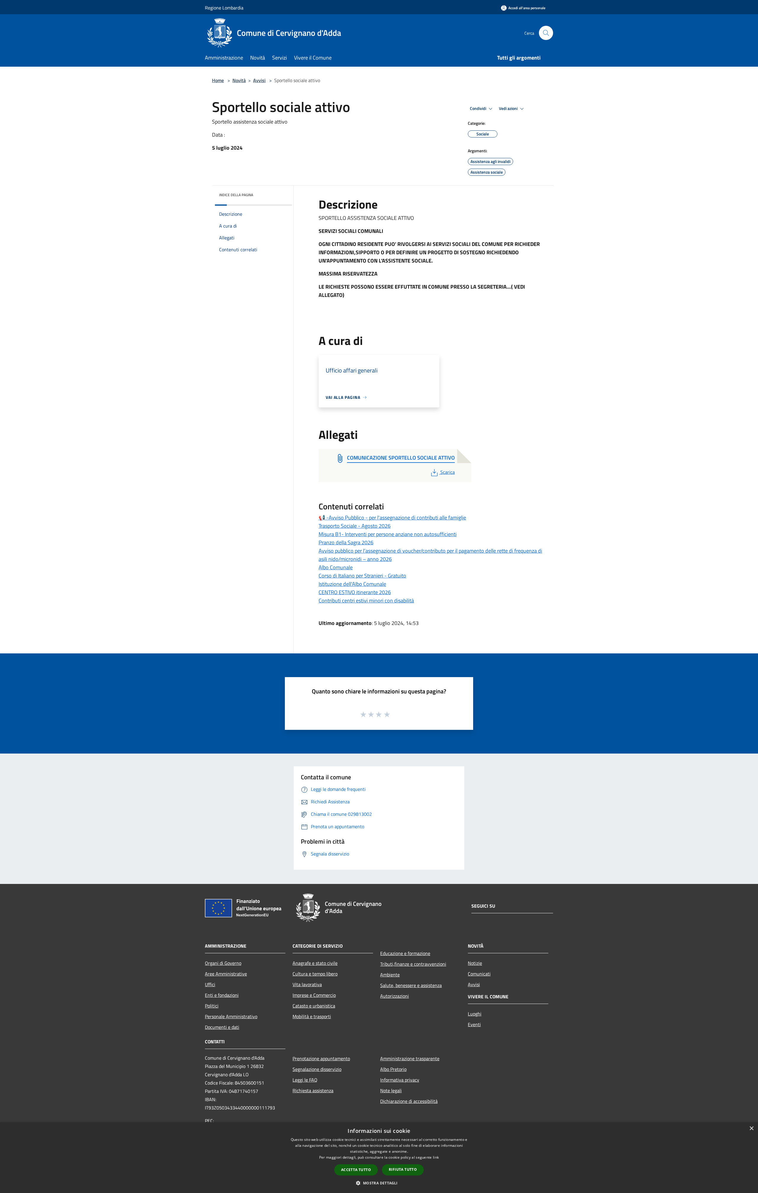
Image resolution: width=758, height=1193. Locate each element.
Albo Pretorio (393, 1069)
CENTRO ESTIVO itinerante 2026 (355, 592)
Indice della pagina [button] (236, 195)
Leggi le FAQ (305, 1079)
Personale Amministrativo (231, 1016)
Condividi (478, 108)
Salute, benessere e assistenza (411, 985)
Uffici (210, 984)
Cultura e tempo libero (315, 973)
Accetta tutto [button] (356, 1169)
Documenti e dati (222, 1027)
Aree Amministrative (226, 973)
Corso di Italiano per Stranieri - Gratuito (362, 576)
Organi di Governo (223, 963)
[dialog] (379, 1157)
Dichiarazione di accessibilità (409, 1101)
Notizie (475, 963)
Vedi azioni (508, 108)
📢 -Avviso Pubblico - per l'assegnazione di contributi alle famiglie (392, 518)
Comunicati (479, 973)
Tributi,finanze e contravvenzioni (413, 963)
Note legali (391, 1090)
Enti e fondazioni (222, 995)
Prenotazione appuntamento (321, 1058)
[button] (378, 1183)
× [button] (751, 1128)
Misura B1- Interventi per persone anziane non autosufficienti (388, 534)
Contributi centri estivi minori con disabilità (366, 600)
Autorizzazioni (394, 996)
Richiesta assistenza (313, 1090)
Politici (212, 1005)
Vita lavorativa (307, 984)
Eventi (474, 1024)
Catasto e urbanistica (314, 1005)
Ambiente (390, 974)
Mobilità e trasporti (312, 1016)
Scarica (447, 472)
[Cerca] (546, 33)
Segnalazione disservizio (317, 1069)
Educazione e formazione (405, 953)
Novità (239, 80)
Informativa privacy (399, 1079)
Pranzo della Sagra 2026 (346, 542)
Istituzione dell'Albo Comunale (352, 584)
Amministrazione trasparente (409, 1058)
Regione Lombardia (224, 7)
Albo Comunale (336, 567)
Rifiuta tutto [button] (403, 1169)
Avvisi (259, 80)
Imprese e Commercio (314, 995)
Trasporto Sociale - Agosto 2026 (355, 526)
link (436, 1157)
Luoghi (474, 1013)
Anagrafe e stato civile (315, 963)
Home (218, 80)
